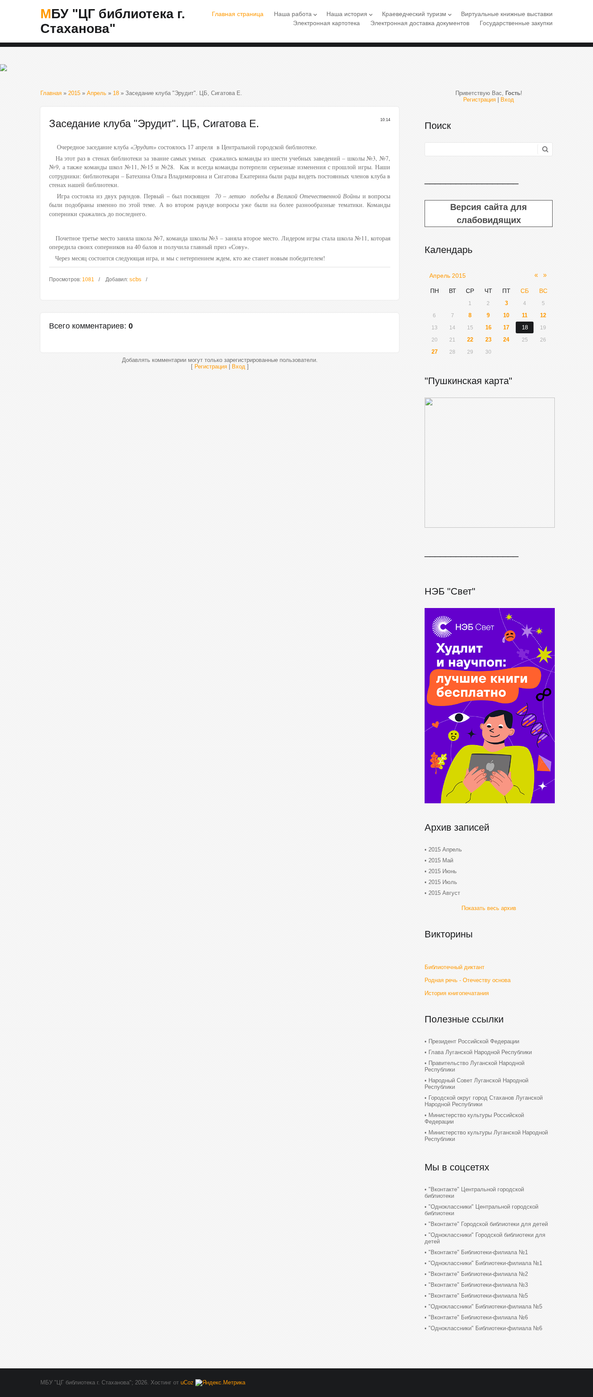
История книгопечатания (457, 993)
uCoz (187, 1382)
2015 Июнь (442, 871)
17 (506, 327)
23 (488, 339)
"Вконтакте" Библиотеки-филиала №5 (478, 1295)
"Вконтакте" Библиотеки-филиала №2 (478, 1274)
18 (116, 93)
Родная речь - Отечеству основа (468, 980)
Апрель (96, 93)
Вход (238, 366)
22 (470, 339)
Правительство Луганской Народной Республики (474, 1066)
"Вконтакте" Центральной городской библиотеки (474, 1192)
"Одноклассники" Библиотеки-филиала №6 (485, 1328)
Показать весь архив (488, 908)
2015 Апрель (445, 849)
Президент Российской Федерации (473, 1041)
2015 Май (440, 860)
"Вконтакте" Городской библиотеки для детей (488, 1224)
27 (435, 351)
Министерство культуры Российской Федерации (474, 1118)
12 (543, 315)
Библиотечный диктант (454, 967)
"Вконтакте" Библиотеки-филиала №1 (478, 1252)
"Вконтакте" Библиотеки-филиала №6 (478, 1317)
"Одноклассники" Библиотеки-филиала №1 (485, 1263)
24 (506, 339)
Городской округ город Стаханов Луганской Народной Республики (484, 1101)
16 (488, 327)
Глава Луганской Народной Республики (480, 1052)
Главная (51, 93)
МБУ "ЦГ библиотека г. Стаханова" (112, 21)
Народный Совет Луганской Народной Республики (476, 1083)
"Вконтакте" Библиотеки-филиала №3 (478, 1285)
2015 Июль (442, 882)
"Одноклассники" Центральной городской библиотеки (481, 1209)
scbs (135, 279)
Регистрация (210, 366)
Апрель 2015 (447, 275)
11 (524, 315)
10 (506, 315)
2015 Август (444, 893)
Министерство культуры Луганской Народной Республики (486, 1135)
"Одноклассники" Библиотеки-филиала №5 (485, 1306)
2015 (74, 93)
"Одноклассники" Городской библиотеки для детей (485, 1238)
